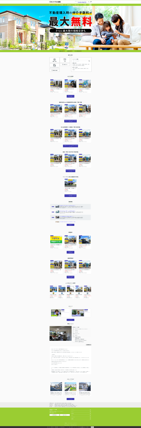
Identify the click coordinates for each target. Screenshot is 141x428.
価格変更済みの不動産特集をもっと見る (70, 277)
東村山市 (74, 69)
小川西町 (72, 404)
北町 (59, 404)
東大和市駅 (74, 64)
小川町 (61, 404)
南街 (62, 404)
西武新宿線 (59, 405)
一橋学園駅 (83, 64)
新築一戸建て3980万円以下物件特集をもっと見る (70, 170)
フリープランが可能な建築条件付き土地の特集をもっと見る (70, 195)
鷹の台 (64, 406)
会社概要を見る (89, 344)
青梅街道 (75, 406)
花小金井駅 (79, 64)
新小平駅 (76, 65)
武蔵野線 (71, 405)
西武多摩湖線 (66, 405)
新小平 (70, 406)
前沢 (64, 404)
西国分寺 (72, 406)
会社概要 (84, 4)
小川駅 (88, 64)
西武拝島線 (56, 405)
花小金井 (60, 406)
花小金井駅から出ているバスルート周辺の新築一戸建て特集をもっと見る (70, 146)
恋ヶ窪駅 (74, 65)
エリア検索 (61, 4)
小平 (57, 406)
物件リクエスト (77, 4)
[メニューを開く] (90, 4)
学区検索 (57, 66)
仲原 (68, 404)
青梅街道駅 (83, 65)
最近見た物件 (55, 70)
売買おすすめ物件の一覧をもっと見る (70, 96)
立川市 (87, 68)
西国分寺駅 (79, 65)
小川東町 (66, 404)
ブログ (72, 415)
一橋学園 (62, 406)
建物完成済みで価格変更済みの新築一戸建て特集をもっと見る (70, 121)
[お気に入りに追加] (61, 80)
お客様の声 (72, 413)
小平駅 (77, 64)
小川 (66, 406)
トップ (53, 4)
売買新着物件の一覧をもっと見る (70, 252)
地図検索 (52, 66)
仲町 (57, 404)
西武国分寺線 (62, 405)
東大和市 (76, 68)
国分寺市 (79, 68)
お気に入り (65, 64)
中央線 (69, 405)
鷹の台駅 (86, 64)
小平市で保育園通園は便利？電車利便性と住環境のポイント (67, 216)
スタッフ (72, 411)
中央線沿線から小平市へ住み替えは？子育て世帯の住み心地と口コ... (68, 205)
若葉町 (70, 404)
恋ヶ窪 (68, 406)
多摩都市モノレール (74, 405)
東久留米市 (82, 68)
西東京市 (85, 68)
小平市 (73, 68)
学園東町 (56, 404)
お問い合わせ (69, 4)
